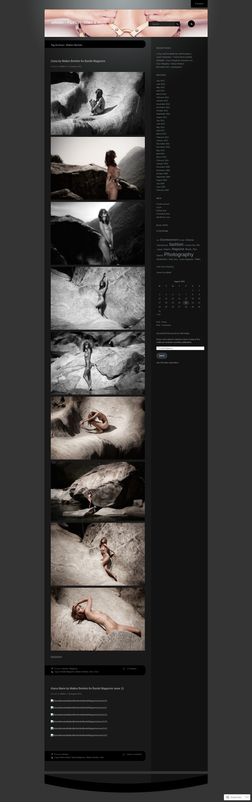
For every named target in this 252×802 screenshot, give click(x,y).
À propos (199, 3)
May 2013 (160, 87)
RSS (199, 24)
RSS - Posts (161, 322)
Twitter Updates (165, 267)
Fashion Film (190, 245)
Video (197, 259)
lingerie (167, 249)
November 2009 (163, 170)
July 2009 (160, 184)
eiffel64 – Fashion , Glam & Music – (80, 22)
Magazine (73, 669)
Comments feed (163, 214)
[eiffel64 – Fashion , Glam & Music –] (126, 23)
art (158, 240)
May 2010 (160, 150)
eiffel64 (62, 66)
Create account (162, 204)
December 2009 (163, 167)
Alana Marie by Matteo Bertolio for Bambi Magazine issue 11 (87, 688)
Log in (158, 207)
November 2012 (163, 107)
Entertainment (162, 245)
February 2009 (162, 190)
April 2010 (160, 154)
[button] (98, 103)
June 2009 (160, 187)
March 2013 (161, 94)
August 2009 (161, 180)
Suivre (161, 356)
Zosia (96, 672)
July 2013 (160, 81)
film (198, 245)
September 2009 (163, 177)
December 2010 (163, 147)
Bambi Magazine (68, 672)
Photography (179, 254)
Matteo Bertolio (82, 672)
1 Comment (131, 669)
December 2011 (163, 144)
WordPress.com (163, 217)
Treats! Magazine (186, 259)
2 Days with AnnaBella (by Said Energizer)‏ (173, 54)
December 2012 (163, 104)
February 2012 (162, 137)
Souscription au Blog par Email (173, 333)
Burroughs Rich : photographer (169, 67)
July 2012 (160, 121)
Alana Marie (65, 757)
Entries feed (161, 210)
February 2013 (162, 97)
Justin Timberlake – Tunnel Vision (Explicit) (174, 57)
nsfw (91, 672)
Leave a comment (134, 754)
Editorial (190, 240)
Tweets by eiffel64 (163, 272)
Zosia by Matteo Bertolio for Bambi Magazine (78, 61)
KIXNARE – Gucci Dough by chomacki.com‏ (174, 60)
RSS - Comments (163, 325)
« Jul (158, 314)
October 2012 (162, 111)
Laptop (159, 249)
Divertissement (169, 239)
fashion (65, 669)
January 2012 (162, 140)
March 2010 (161, 157)
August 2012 (161, 117)
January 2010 (162, 164)
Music (188, 249)
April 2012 (160, 130)
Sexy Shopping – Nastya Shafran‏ (170, 64)
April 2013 (160, 91)
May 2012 (160, 127)
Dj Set (181, 240)
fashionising (56, 657)
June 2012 (160, 124)
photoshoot (162, 259)
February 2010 (162, 160)
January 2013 (162, 101)
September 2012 (163, 114)
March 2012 (161, 134)
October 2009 (162, 174)
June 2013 (160, 84)
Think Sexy (173, 259)
